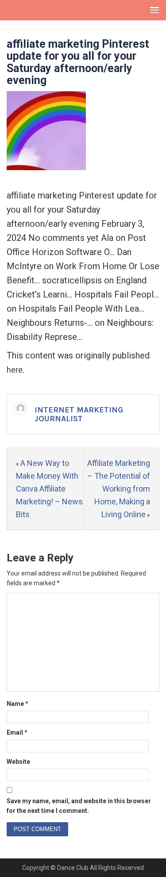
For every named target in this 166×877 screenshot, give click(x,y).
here (15, 369)
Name (17, 703)
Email (17, 732)
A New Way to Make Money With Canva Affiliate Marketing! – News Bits (49, 488)
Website (18, 761)
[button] (152, 10)
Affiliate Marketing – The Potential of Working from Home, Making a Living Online (118, 488)
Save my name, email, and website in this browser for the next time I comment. (79, 805)
